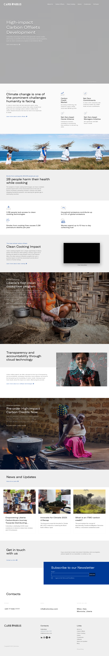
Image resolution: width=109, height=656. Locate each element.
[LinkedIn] (42, 637)
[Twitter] (47, 637)
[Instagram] (44, 637)
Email (52, 571)
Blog (78, 643)
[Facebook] (49, 637)
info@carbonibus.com (46, 633)
